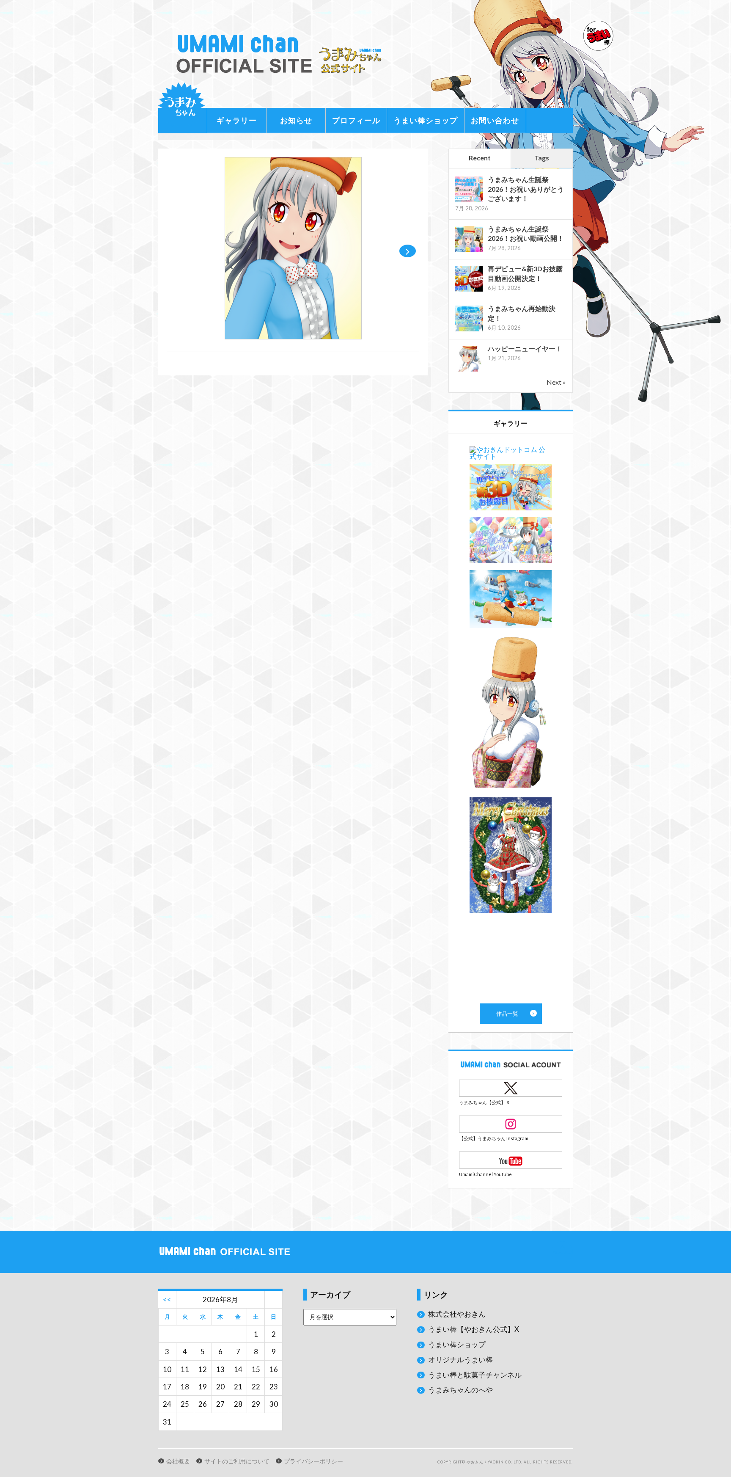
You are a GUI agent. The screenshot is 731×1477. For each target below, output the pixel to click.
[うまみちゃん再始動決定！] (469, 330)
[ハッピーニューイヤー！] (469, 370)
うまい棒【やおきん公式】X (473, 1329)
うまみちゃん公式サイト (282, 54)
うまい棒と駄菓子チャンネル (475, 1374)
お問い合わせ (495, 120)
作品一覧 (510, 718)
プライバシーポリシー (313, 1461)
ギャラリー (237, 120)
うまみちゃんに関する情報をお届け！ (181, 106)
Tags (541, 158)
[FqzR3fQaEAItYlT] (293, 336)
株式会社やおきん (457, 1313)
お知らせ (296, 120)
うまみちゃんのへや (460, 1389)
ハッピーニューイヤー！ (525, 348)
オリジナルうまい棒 (460, 1359)
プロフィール (356, 120)
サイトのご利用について (236, 1461)
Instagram (510, 1124)
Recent (480, 158)
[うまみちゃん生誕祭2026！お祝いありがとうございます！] (469, 201)
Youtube (510, 1160)
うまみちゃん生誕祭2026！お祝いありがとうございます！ (526, 188)
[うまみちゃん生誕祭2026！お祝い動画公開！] (469, 251)
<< (167, 1299)
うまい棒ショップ (425, 120)
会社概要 (178, 1461)
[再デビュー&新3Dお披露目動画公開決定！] (469, 291)
